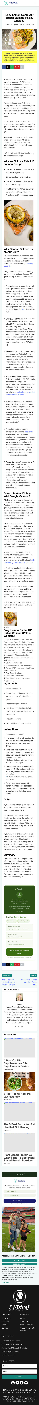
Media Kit (5, 1325)
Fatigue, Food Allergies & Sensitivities (15, 1348)
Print (7, 628)
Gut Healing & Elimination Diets (12, 1344)
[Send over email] (12, 67)
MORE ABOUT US (19, 1260)
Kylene (19, 1004)
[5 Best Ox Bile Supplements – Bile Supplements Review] (19, 1047)
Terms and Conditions (28, 1397)
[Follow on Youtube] (26, 1382)
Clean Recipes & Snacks (10, 1351)
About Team (6, 1318)
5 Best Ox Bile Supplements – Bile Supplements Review (17, 1064)
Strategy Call (24, 1321)
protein (22, 309)
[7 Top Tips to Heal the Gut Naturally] (19, 1081)
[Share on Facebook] (4, 67)
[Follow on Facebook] (21, 1382)
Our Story (5, 1321)
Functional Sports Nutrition (11, 1341)
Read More (5, 1282)
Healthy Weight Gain (9, 1355)
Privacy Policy (6, 1399)
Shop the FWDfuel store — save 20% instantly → (19, 952)
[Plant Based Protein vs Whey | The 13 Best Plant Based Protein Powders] (19, 1142)
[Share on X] (8, 67)
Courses (22, 1318)
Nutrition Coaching (26, 1325)
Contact (5, 1328)
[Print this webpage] (22, 67)
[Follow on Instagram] (13, 1382)
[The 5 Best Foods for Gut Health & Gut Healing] (19, 1111)
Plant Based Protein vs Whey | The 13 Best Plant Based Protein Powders (19, 1158)
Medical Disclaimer (12, 1401)
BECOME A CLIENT (19, 1264)
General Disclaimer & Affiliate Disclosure (24, 1399)
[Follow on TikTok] (17, 1382)
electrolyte (29, 432)
